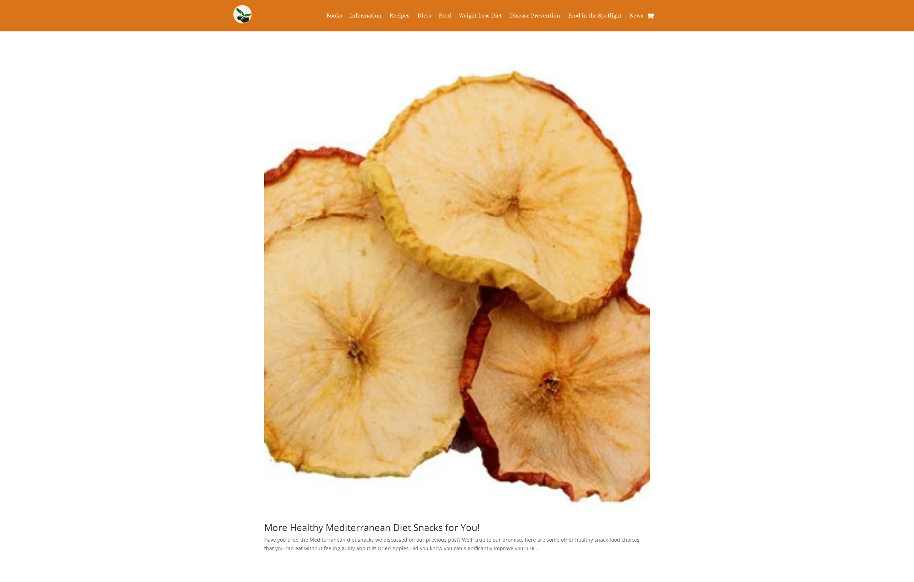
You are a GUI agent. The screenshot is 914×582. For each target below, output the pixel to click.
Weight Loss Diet (480, 16)
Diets (424, 16)
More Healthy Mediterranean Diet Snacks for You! (372, 527)
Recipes (400, 16)
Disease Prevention (535, 16)
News (636, 16)
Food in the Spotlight (595, 16)
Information (366, 16)
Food (445, 16)
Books (334, 16)
